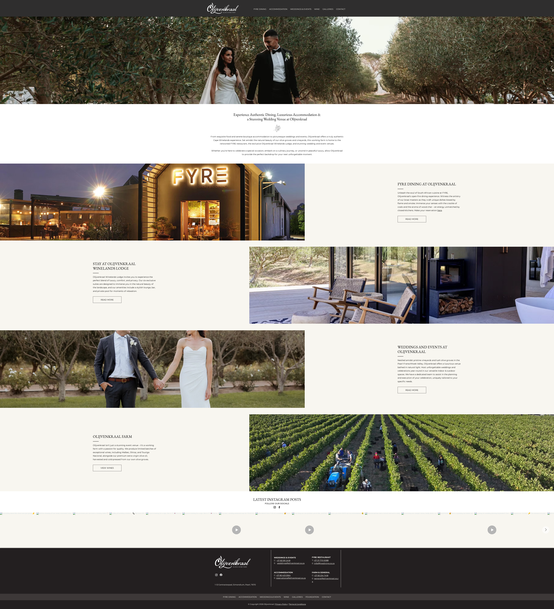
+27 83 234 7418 (321, 575)
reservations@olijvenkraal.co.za (291, 578)
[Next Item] (545, 529)
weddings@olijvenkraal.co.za (291, 563)
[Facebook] (279, 507)
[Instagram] (274, 507)
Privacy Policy (281, 604)
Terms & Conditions (297, 604)
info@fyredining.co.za (324, 563)
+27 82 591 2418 (283, 560)
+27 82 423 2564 (283, 575)
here (439, 210)
